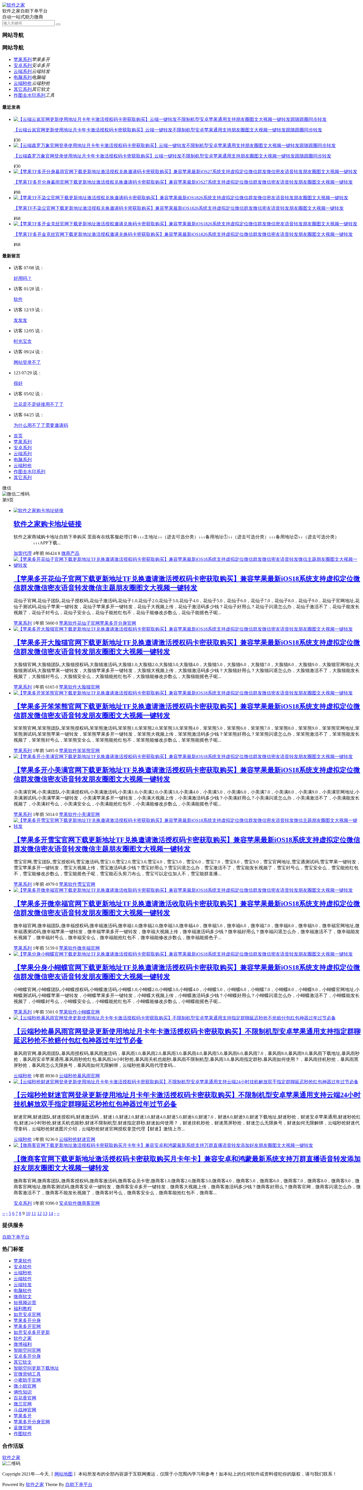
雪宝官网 (86, 884)
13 (45, 1213)
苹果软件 (68, 623)
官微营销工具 (27, 1374)
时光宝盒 (23, 341)
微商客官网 (88, 1203)
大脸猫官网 (88, 687)
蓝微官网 (23, 1427)
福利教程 (23, 1308)
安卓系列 (23, 65)
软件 (18, 299)
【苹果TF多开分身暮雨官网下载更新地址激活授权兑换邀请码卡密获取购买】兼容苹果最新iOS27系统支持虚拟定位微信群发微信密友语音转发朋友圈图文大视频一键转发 (183, 182)
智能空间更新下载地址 (36, 1368)
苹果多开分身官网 (118, 623)
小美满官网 (88, 814)
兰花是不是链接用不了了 (39, 404)
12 (39, 1213)
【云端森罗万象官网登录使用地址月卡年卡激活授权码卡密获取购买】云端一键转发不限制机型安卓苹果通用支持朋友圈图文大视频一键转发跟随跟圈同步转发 (172, 156)
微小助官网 (25, 1386)
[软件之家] (13, 5)
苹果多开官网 (27, 1326)
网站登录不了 (27, 362)
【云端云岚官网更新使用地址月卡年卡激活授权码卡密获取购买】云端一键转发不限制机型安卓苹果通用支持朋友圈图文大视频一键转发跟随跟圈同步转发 (168, 129)
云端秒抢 (23, 83)
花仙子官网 (88, 623)
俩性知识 (23, 1392)
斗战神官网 (25, 1409)
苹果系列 (23, 59)
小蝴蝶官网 (88, 1012)
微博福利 (23, 1344)
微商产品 (70, 553)
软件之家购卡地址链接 (48, 524)
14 (50, 1213)
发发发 (20, 320)
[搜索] (58, 24)
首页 (18, 435)
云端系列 (23, 71)
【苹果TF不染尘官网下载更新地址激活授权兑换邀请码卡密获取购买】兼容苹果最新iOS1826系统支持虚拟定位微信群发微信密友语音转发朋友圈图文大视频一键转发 (179, 208)
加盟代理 (23, 553)
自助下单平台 (15, 1237)
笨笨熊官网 (88, 750)
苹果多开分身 (27, 1320)
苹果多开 (23, 1415)
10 (28, 1213)
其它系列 (23, 89)
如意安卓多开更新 (32, 1332)
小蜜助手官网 (27, 1380)
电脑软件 (23, 1290)
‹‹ (3, 1213)
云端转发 (23, 1284)
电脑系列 (23, 77)
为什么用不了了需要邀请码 (41, 425)
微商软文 (23, 1296)
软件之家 (23, 1338)
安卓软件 (68, 1203)
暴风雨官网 (88, 1075)
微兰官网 (23, 1403)
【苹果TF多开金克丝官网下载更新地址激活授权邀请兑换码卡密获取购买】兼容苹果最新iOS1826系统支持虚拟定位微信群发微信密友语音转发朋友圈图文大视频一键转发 (183, 234)
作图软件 (23, 1433)
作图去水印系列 (29, 95)
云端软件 (23, 1278)
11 (33, 1213)
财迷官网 (86, 1139)
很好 (18, 383)
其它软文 (23, 1362)
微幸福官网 (88, 948)
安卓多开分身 (27, 1356)
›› (58, 1213)
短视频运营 (25, 1302)
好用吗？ (23, 278)
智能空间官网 (27, 1350)
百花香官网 (25, 1397)
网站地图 (63, 1474)
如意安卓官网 (27, 1314)
